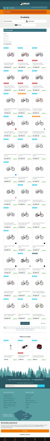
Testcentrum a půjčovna (31, 402)
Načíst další (25, 323)
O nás (26, 405)
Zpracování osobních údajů (10, 402)
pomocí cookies (39, 425)
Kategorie (8, 11)
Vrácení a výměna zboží (9, 398)
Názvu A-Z (6, 37)
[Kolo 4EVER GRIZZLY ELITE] (24, 237)
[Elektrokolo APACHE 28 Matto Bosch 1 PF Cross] (10, 260)
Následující (31, 329)
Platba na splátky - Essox (10, 404)
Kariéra (27, 407)
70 (17, 329)
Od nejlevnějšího (8, 42)
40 (32, 327)
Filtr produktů (9, 30)
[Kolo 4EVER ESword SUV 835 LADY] (10, 191)
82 (27, 329)
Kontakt (6, 407)
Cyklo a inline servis (30, 400)
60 (42, 327)
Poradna (27, 404)
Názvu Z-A (6, 39)
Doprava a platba (8, 395)
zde (11, 427)
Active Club (28, 396)
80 (22, 329)
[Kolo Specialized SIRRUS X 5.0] (24, 168)
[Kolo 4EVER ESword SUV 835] (39, 168)
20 (23, 327)
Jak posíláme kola (8, 396)
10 (18, 327)
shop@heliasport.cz (39, 379)
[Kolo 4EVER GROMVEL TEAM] (24, 282)
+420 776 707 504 (15, 379)
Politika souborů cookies (9, 405)
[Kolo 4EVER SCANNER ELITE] (39, 237)
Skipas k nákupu (29, 395)
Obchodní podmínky (9, 400)
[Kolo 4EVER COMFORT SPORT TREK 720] (24, 214)
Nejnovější (6, 35)
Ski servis (27, 398)
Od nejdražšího (7, 44)
